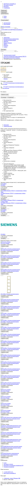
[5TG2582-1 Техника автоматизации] (10, 320)
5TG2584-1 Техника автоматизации (10, 349)
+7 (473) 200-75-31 (5, 29)
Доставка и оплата (8, 5)
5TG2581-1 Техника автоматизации (10, 314)
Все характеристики (9, 110)
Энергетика (7, 37)
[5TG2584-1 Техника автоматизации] (10, 348)
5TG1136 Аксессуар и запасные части (10, 418)
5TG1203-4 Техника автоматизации (10, 370)
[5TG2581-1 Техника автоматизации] (10, 313)
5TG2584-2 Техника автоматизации (10, 356)
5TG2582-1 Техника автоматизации (10, 321)
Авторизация (7, 22)
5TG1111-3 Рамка (5, 243)
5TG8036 (3, 211)
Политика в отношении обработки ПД (13, 465)
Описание (6, 124)
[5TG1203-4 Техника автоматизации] (10, 368)
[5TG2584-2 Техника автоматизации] (10, 355)
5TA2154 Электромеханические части (10, 440)
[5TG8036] (3, 210)
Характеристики (8, 126)
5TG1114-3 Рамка (5, 404)
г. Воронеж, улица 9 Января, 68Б (12, 478)
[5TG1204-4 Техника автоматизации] (10, 375)
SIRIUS (5, 44)
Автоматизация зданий (9, 55)
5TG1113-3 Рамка (5, 398)
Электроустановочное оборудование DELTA (15, 56)
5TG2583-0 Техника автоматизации (10, 271)
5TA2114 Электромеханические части (10, 434)
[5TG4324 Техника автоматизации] (10, 299)
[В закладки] (7, 189)
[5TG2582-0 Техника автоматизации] (10, 262)
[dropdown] (1, 1)
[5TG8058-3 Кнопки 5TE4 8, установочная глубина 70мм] (14, 201)
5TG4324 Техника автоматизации (9, 301)
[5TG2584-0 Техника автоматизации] (10, 306)
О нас (5, 462)
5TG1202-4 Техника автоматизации (10, 363)
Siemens (6, 78)
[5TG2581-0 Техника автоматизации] (10, 255)
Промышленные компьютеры (11, 38)
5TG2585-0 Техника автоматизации (10, 294)
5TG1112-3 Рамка (5, 391)
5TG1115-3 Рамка (5, 411)
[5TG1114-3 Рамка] (6, 403)
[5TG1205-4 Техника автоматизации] (10, 382)
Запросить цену (4, 94)
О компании (7, 7)
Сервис (5, 47)
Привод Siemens (8, 43)
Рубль (5, 16)
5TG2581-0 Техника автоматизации (10, 257)
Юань (5, 17)
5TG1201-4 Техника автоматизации (10, 250)
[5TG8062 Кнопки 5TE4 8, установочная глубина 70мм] (14, 192)
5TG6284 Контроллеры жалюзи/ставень (11, 447)
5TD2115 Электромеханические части (10, 427)
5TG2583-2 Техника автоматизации (10, 342)
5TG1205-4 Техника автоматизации (10, 384)
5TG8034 (3, 234)
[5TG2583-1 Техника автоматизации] (10, 334)
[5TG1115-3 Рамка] (6, 410)
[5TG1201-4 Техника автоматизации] (10, 248)
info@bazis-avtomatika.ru (10, 3)
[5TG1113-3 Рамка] (6, 396)
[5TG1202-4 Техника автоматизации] (10, 362)
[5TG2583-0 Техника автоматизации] (10, 269)
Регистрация (7, 24)
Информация (4, 460)
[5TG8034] (9, 233)
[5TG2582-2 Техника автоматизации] (10, 327)
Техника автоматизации (10, 40)
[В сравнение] (8, 189)
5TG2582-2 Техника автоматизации (10, 328)
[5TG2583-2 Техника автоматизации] (10, 341)
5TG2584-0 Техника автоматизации (10, 307)
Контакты (6, 6)
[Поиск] (17, 28)
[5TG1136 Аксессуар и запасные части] (11, 417)
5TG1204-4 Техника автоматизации (10, 377)
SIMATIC (6, 41)
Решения (6, 45)
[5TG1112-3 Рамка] (6, 389)
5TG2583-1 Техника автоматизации (10, 335)
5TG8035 (3, 185)
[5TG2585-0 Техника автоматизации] (9, 292)
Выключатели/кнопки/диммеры (12, 57)
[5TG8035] (3, 183)
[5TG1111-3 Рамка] (6, 242)
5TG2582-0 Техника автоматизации (10, 264)
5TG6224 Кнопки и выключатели (9, 454)
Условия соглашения (9, 466)
